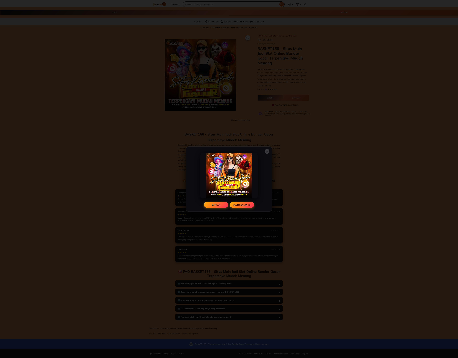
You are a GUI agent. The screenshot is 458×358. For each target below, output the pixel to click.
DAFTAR (216, 205)
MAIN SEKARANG (241, 205)
